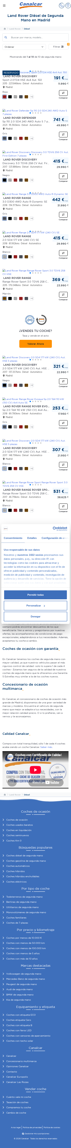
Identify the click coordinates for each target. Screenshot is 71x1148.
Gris (4, 133)
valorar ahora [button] (35, 343)
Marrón (6, 293)
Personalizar (33, 605)
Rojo (5, 92)
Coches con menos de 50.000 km (25, 943)
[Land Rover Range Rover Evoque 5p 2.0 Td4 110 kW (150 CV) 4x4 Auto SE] (35, 400)
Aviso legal (16, 1127)
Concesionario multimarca (21, 1061)
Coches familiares (16, 917)
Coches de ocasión (17, 819)
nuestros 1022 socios (30, 554)
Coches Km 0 (13, 840)
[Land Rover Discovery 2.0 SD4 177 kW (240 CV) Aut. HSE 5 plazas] (35, 359)
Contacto (11, 1071)
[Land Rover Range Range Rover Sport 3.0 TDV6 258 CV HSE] (35, 272)
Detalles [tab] (32, 537)
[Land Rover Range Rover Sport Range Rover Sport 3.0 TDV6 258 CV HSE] (35, 484)
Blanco (6, 252)
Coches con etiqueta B (19, 1025)
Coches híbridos (15, 871)
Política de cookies (52, 1127)
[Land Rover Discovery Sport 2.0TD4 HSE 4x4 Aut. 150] (35, 72)
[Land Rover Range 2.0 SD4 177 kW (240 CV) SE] (35, 232)
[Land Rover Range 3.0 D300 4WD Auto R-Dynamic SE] (35, 194)
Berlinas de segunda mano (21, 902)
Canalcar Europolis (17, 1076)
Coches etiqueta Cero (18, 1020)
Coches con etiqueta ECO (21, 1015)
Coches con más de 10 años (22, 958)
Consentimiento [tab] (13, 537)
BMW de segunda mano (20, 994)
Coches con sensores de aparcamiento (28, 1035)
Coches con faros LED (19, 1030)
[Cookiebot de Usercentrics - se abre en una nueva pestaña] (52, 529)
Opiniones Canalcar (17, 1066)
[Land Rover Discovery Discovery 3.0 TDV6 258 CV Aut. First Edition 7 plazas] (35, 154)
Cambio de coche (16, 1112)
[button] (62, 5)
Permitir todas (35, 594)
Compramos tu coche (18, 1107)
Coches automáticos (18, 866)
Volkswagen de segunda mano (23, 973)
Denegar (35, 616)
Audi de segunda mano (19, 989)
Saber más (46, 747)
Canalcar (11, 1056)
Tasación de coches (17, 1102)
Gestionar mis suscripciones (37, 1134)
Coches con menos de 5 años (23, 953)
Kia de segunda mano (18, 999)
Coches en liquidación (19, 830)
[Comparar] (63, 93)
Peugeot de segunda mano (21, 984)
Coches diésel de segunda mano (24, 855)
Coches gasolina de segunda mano (26, 861)
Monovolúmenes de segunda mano (26, 912)
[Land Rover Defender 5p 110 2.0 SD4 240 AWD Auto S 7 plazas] (35, 112)
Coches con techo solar (19, 1041)
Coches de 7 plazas (17, 922)
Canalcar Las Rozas (17, 1082)
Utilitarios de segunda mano (22, 907)
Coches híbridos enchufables (22, 876)
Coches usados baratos (19, 825)
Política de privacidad (32, 1127)
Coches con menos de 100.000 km (26, 948)
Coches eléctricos (16, 881)
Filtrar (61, 46)
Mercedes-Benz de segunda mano (25, 979)
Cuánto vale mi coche (18, 1097)
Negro (6, 175)
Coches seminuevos (17, 835)
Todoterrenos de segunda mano (24, 896)
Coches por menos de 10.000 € (24, 938)
